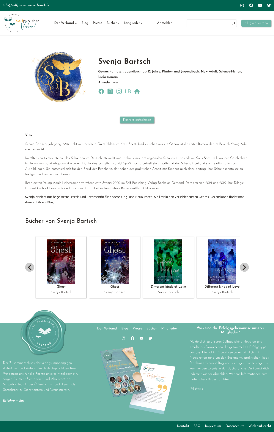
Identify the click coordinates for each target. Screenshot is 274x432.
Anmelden (164, 23)
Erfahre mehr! (13, 400)
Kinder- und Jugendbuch (180, 71)
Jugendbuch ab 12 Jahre (141, 71)
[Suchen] (233, 23)
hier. (226, 379)
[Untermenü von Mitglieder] (142, 23)
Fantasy (116, 71)
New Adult (209, 71)
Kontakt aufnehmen (137, 120)
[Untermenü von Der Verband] (76, 23)
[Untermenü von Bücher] (119, 23)
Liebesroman (108, 77)
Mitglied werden (256, 23)
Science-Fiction (230, 71)
